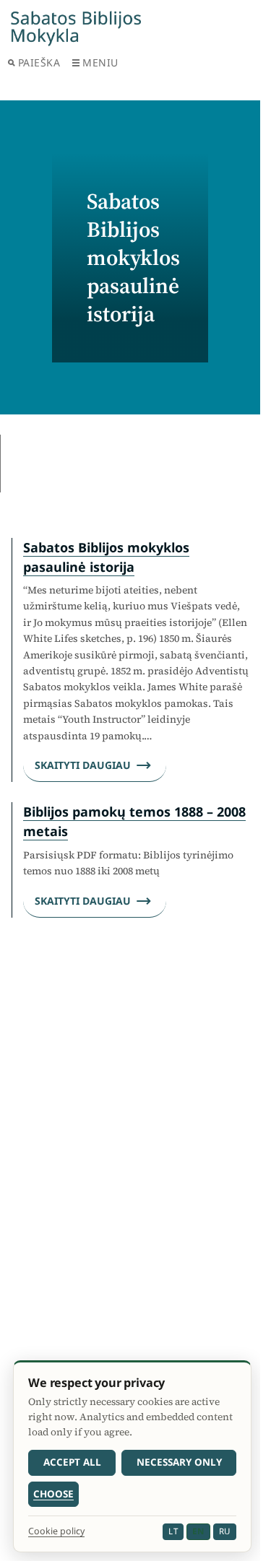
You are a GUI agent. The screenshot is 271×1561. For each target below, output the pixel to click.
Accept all (72, 1462)
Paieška (39, 62)
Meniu (100, 62)
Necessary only (179, 1462)
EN (198, 1531)
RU (225, 1531)
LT (173, 1531)
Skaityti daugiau (83, 765)
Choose (53, 1493)
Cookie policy (56, 1531)
